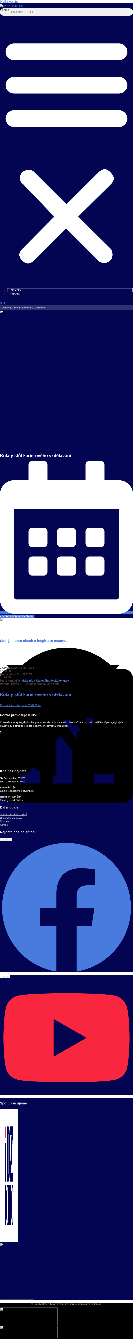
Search (4, 10)
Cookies (4, 821)
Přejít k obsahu (9, 1)
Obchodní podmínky (11, 818)
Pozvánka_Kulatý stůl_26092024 (20, 705)
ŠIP (3, 303)
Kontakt (4, 824)
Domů (5, 307)
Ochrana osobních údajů (13, 814)
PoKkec (15, 293)
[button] (66, 150)
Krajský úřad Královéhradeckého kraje (43, 680)
